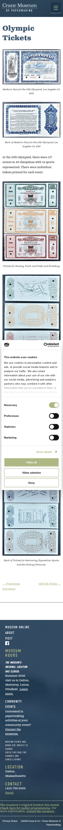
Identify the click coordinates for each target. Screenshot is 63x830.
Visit (9, 638)
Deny (31, 482)
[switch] (54, 416)
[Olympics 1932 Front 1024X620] (31, 66)
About (10, 633)
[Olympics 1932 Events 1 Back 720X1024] (31, 316)
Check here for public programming (25, 808)
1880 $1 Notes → (49, 584)
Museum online (17, 627)
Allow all (31, 462)
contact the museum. (40, 811)
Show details (44, 451)
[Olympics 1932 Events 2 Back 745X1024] (31, 516)
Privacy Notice (10, 821)
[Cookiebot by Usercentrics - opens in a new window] (44, 345)
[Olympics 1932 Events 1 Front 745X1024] (31, 221)
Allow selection (31, 472)
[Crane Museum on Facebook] (18, 643)
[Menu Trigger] (56, 7)
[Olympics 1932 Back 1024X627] (31, 119)
